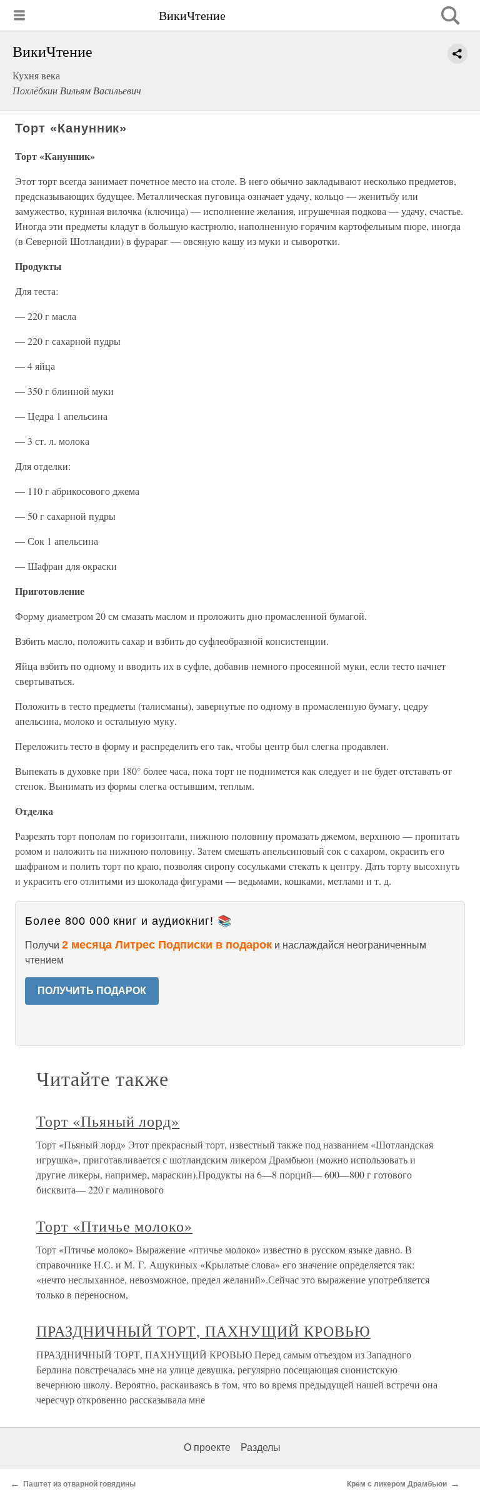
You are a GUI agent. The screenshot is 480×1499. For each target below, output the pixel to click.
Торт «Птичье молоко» (114, 1226)
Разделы (261, 1447)
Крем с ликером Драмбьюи (397, 1484)
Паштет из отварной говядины (79, 1484)
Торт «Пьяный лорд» (107, 1121)
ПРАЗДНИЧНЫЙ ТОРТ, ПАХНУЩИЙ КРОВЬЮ (203, 1331)
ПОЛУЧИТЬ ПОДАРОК (92, 990)
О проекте (207, 1447)
